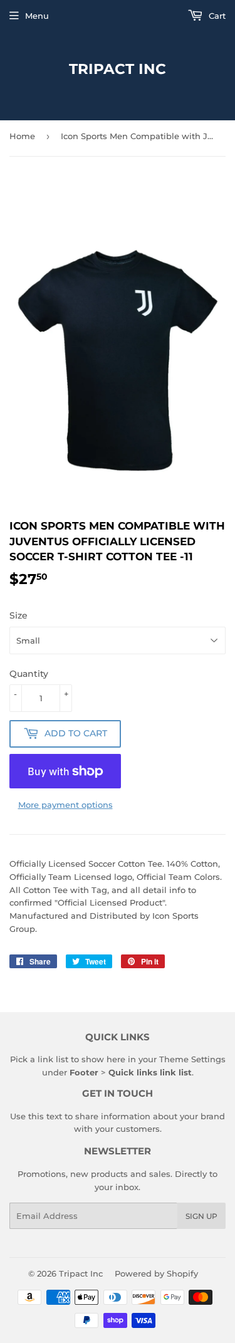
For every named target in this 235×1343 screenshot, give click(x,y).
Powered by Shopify (156, 1273)
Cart (216, 16)
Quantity (28, 673)
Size (18, 615)
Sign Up (201, 1216)
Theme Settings (192, 1059)
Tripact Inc (117, 69)
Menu (37, 16)
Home (22, 136)
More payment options (65, 805)
